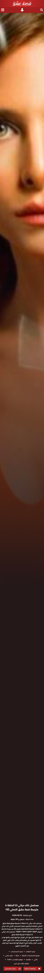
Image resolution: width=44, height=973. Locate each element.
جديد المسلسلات (17, 951)
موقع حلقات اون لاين (21, 963)
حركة (17, 955)
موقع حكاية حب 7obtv (15, 959)
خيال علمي (9, 955)
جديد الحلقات (30, 951)
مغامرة (28, 959)
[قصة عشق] (22, 3)
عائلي (36, 959)
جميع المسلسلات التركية (31, 955)
